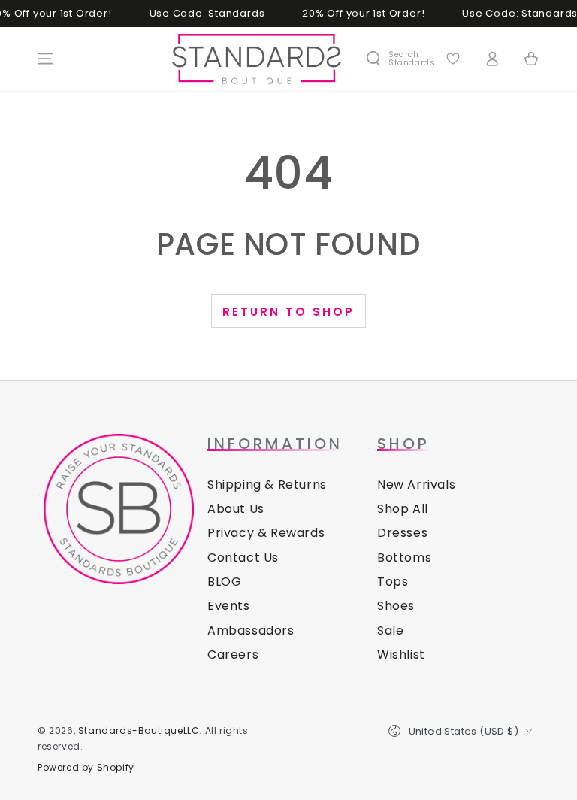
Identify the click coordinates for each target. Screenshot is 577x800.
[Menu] (45, 58)
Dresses (402, 532)
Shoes (396, 605)
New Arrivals (416, 484)
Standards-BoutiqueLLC (139, 730)
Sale (390, 630)
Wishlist (401, 654)
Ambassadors (251, 630)
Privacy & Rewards (266, 532)
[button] (400, 58)
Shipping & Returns (267, 484)
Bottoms (404, 557)
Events (228, 605)
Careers (232, 654)
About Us (235, 508)
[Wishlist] (453, 58)
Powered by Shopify (86, 768)
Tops (392, 581)
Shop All (402, 508)
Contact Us (243, 557)
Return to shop (288, 312)
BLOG (224, 581)
